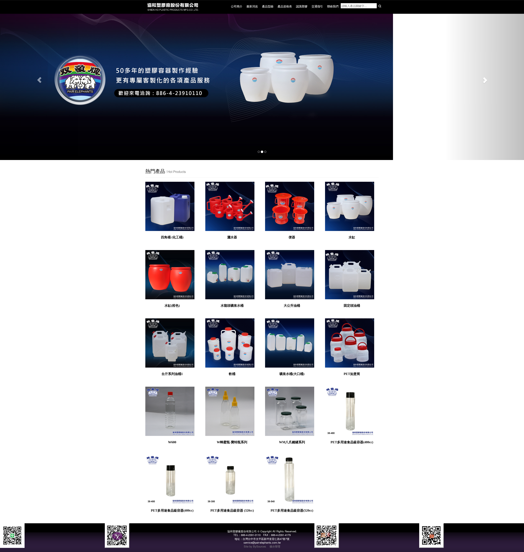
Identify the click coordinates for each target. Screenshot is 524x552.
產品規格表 (285, 6)
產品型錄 (267, 6)
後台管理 (275, 546)
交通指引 (317, 6)
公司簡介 (236, 6)
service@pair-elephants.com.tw (262, 542)
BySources (259, 546)
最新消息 (252, 6)
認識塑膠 (301, 6)
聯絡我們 (333, 6)
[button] (39, 80)
